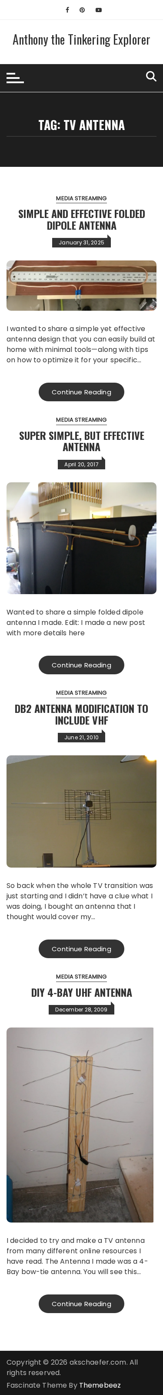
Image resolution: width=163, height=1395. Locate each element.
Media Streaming (81, 198)
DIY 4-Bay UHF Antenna (81, 992)
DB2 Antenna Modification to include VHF (81, 713)
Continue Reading (81, 392)
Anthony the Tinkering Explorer (82, 39)
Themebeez (100, 1385)
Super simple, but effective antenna (81, 440)
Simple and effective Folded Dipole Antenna (81, 218)
